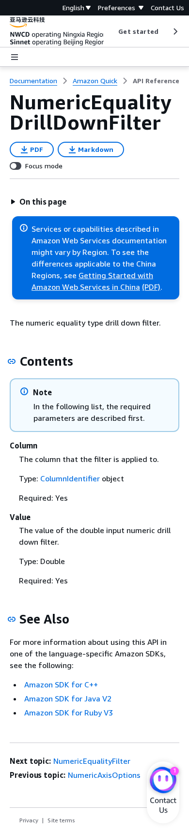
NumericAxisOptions (104, 775)
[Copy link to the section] (11, 361)
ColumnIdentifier (70, 478)
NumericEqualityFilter (91, 761)
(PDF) (151, 287)
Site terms (61, 820)
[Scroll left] (111, 31)
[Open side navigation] (14, 57)
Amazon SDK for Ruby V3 (68, 712)
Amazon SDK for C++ (61, 684)
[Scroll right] (175, 31)
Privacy (28, 820)
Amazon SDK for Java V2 (67, 698)
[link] (156, 81)
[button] (38, 202)
